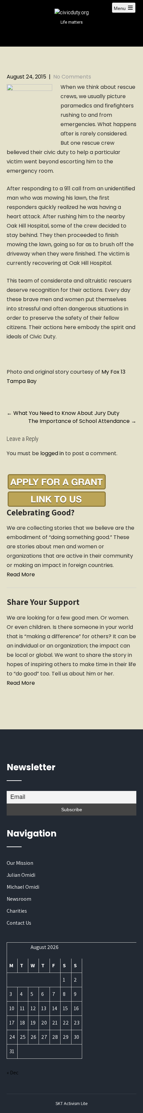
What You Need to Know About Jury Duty (63, 413)
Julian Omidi (21, 874)
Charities (17, 910)
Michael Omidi (23, 886)
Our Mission (20, 862)
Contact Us (19, 922)
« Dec (12, 1072)
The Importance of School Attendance (82, 421)
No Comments (72, 77)
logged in (52, 453)
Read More (21, 574)
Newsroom (19, 898)
